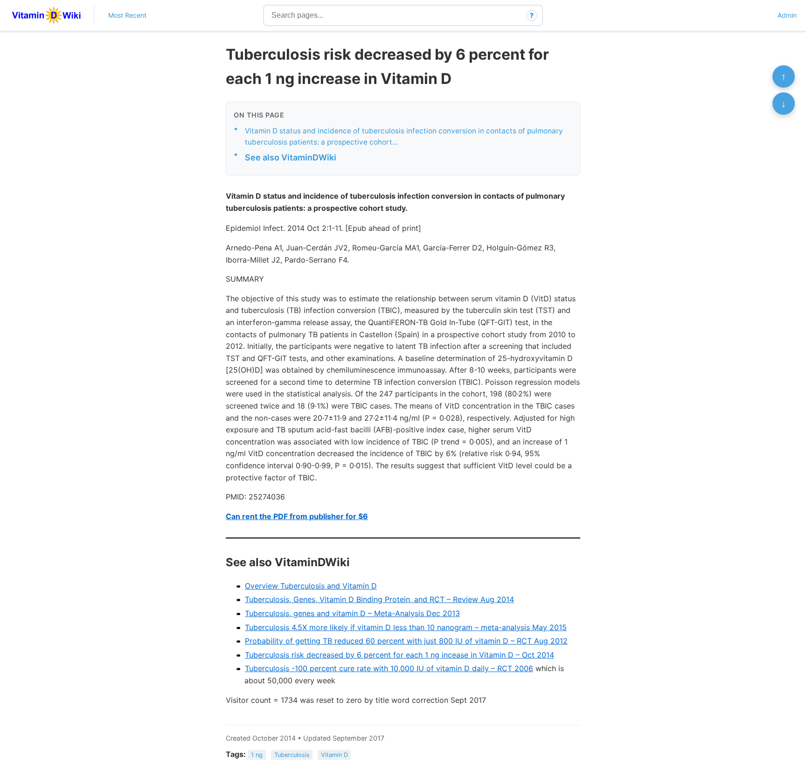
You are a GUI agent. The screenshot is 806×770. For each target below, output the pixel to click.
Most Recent (127, 15)
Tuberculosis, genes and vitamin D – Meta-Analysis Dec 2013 (352, 613)
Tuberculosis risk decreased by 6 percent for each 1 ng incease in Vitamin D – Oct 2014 (399, 654)
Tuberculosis (292, 754)
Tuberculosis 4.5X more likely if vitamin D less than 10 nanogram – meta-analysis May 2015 (406, 627)
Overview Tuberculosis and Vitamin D (311, 585)
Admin (787, 15)
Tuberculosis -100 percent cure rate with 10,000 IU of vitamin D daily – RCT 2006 (389, 668)
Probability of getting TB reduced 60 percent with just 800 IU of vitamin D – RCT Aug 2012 (406, 640)
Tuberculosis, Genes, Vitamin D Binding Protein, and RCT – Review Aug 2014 (379, 599)
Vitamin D (334, 754)
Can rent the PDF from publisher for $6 (297, 516)
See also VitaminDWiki (290, 157)
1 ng (257, 754)
